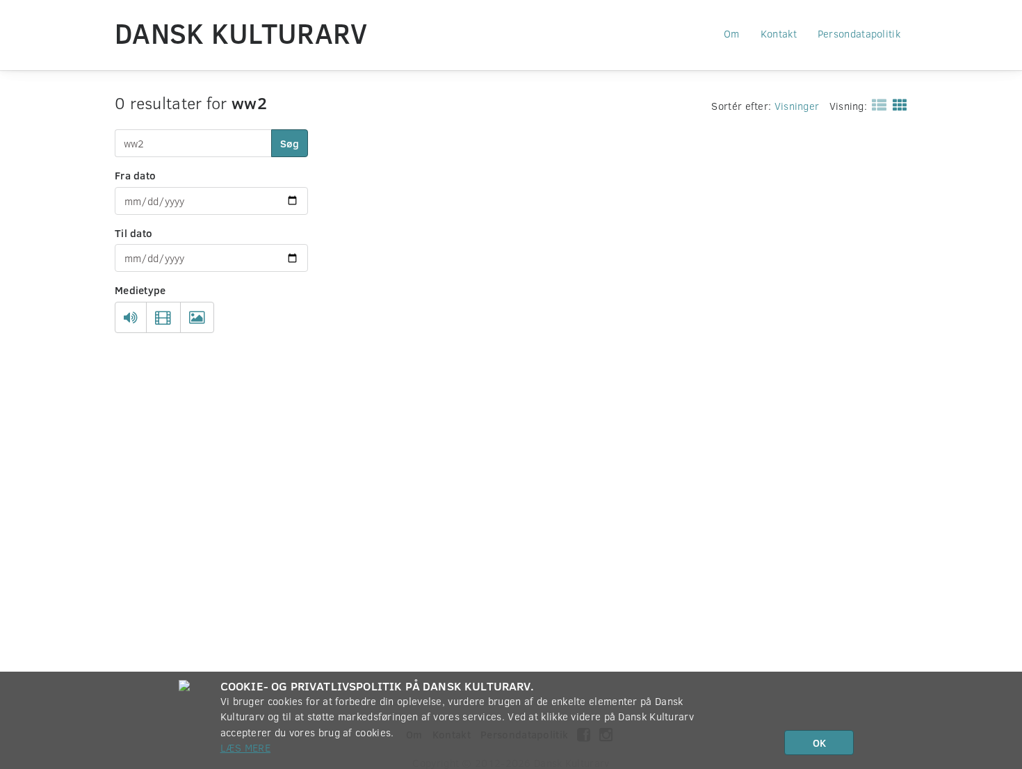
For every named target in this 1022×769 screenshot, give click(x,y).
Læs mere (245, 747)
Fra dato (135, 175)
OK (819, 743)
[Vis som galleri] (897, 104)
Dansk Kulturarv (241, 32)
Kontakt (779, 33)
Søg (289, 143)
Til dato (133, 233)
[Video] (163, 318)
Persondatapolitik (859, 33)
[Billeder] (197, 318)
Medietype (140, 290)
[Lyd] (131, 318)
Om (732, 33)
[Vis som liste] (876, 104)
